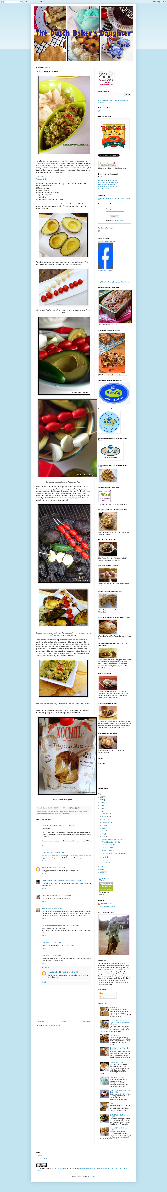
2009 (102, 872)
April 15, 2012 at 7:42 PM (58, 853)
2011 (102, 866)
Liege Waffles (114, 1035)
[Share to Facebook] (76, 808)
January (105, 863)
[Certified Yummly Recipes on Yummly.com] (115, 282)
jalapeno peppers (49, 813)
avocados (50, 811)
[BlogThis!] (71, 808)
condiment (57, 811)
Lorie (43, 942)
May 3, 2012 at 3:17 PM (53, 955)
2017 (102, 797)
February (105, 860)
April (104, 837)
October (105, 819)
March (104, 857)
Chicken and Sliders (116, 1063)
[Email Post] (63, 808)
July (103, 828)
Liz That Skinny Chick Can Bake (53, 881)
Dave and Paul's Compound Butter (113, 853)
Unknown (45, 868)
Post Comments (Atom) (52, 1025)
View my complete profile (106, 907)
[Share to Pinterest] (78, 808)
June (104, 831)
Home (64, 1022)
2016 (102, 800)
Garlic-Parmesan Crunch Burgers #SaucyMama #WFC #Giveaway (119, 1022)
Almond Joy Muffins (108, 850)
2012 (102, 811)
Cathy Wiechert (106, 886)
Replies (46, 968)
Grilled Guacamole (108, 848)
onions (61, 813)
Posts (103, 993)
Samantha (45, 853)
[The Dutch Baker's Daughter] (105, 268)
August (104, 825)
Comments (105, 997)
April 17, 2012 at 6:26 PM (54, 908)
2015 (102, 803)
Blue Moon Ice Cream (117, 1077)
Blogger (92, 1176)
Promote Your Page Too (105, 270)
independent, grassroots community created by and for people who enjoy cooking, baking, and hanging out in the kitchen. (108, 184)
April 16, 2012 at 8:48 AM (57, 868)
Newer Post (40, 1022)
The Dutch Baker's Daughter (106, 241)
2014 (102, 806)
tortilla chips (66, 813)
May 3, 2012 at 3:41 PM (70, 972)
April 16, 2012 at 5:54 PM (63, 895)
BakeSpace (102, 180)
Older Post (86, 1022)
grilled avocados (71, 168)
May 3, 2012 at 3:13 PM (53, 942)
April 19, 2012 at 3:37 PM (71, 925)
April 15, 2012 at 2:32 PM (67, 825)
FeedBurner (119, 220)
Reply (44, 846)
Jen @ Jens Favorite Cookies (52, 925)
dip (62, 811)
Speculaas (113, 1007)
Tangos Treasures (48, 895)
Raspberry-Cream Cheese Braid (112, 839)
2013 (102, 808)
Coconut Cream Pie (108, 845)
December (105, 814)
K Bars (112, 1103)
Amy (43, 908)
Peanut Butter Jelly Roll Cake (111, 842)
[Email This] (69, 808)
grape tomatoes (72, 811)
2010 (102, 869)
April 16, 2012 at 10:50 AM (73, 881)
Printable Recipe (41, 179)
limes (56, 813)
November (105, 817)
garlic (65, 811)
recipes (109, 890)
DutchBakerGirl (53, 972)
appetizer (44, 811)
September (106, 822)
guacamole (40, 813)
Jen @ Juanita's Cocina (50, 825)
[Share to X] (73, 808)
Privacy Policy (42, 1158)
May (103, 834)
